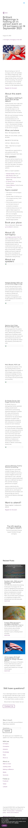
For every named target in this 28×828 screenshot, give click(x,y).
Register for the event (11, 88)
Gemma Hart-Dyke (11, 177)
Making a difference (8, 769)
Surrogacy (7, 39)
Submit (7, 731)
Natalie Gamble (10, 173)
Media (4, 772)
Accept (4, 825)
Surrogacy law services (11, 539)
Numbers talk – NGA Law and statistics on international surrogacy (13, 582)
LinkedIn (5, 786)
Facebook (5, 781)
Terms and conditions (13, 812)
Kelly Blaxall (9, 175)
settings (16, 822)
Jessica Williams (10, 185)
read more (7, 601)
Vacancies (5, 775)
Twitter (4, 783)
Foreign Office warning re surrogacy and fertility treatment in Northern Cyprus (13, 624)
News (4, 754)
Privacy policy (11, 810)
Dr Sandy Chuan (10, 181)
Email (4, 728)
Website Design (7, 816)
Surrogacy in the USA (16, 39)
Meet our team (7, 763)
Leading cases (7, 766)
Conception (6, 746)
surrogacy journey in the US (13, 237)
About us (5, 757)
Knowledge (6, 752)
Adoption (5, 749)
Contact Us (8, 706)
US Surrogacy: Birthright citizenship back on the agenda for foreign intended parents (13, 658)
